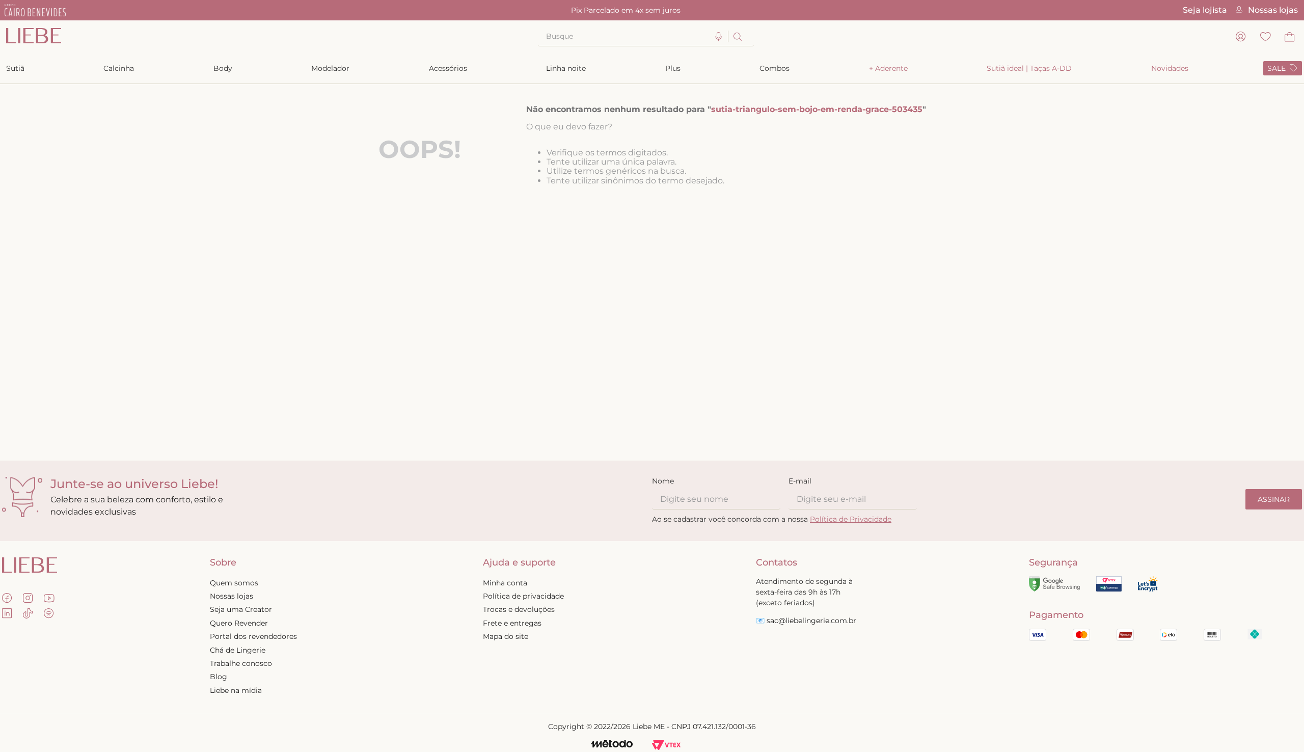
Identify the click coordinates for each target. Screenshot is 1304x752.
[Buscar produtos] (737, 36)
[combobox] (646, 36)
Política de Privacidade (850, 519)
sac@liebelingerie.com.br (811, 620)
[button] (718, 36)
